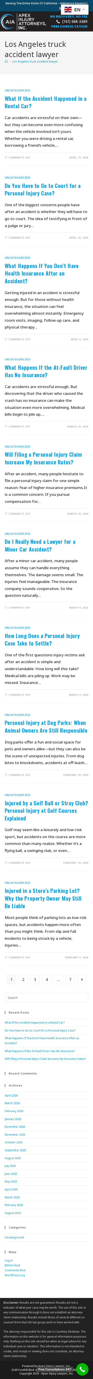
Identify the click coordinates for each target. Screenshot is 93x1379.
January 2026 (13, 1119)
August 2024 (13, 1213)
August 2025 (13, 1158)
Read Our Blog (69, 8)
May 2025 (11, 1181)
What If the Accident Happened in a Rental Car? (46, 102)
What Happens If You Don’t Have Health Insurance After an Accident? (42, 273)
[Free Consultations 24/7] (82, 1369)
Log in (9, 1260)
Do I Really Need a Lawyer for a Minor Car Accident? (40, 545)
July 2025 (10, 1166)
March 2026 (12, 1103)
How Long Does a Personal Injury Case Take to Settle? (42, 639)
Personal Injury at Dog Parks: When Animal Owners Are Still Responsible (46, 726)
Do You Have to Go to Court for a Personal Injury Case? (43, 189)
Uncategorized (17, 90)
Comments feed (15, 1270)
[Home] (6, 61)
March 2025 (12, 1197)
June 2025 (11, 1174)
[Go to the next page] (81, 979)
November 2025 (15, 1135)
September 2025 (15, 1150)
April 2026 (11, 1095)
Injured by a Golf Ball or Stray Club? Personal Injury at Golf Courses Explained (46, 810)
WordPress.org (15, 1275)
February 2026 (14, 1111)
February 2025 (14, 1205)
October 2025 (14, 1142)
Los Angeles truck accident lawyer (35, 61)
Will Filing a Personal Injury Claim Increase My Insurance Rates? (43, 458)
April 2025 (11, 1189)
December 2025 (15, 1127)
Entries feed (12, 1265)
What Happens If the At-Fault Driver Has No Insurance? (46, 371)
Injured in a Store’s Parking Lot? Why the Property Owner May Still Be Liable (43, 898)
